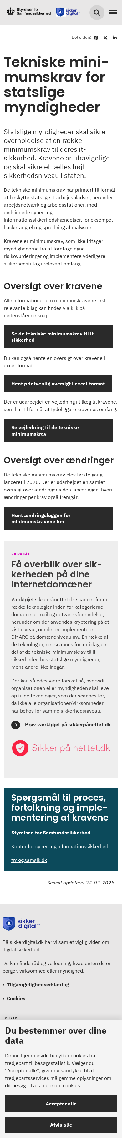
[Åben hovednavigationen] (115, 12)
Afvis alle (61, 1125)
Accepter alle (61, 1103)
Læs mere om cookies (55, 1085)
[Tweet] (105, 37)
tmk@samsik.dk (29, 860)
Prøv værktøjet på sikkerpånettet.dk (68, 724)
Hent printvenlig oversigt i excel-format (58, 383)
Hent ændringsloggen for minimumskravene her (40, 518)
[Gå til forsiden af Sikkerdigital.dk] (41, 12)
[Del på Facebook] (96, 37)
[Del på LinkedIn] (114, 37)
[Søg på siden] (96, 12)
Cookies (16, 998)
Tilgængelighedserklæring (38, 984)
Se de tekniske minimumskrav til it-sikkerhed (53, 336)
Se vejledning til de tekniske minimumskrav (45, 430)
